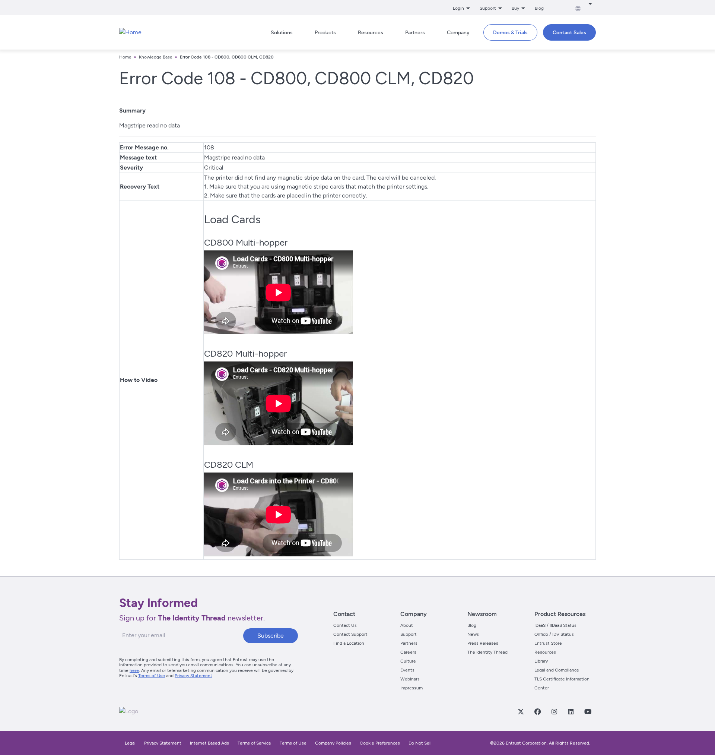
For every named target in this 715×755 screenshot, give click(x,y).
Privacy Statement (193, 675)
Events (407, 670)
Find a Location (348, 643)
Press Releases (482, 643)
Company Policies (333, 743)
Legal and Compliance (556, 670)
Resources (545, 652)
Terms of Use (151, 675)
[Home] (130, 32)
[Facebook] (537, 711)
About (406, 625)
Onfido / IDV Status (554, 634)
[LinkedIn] (570, 711)
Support (408, 634)
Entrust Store (548, 643)
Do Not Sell (420, 743)
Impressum (411, 688)
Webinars (410, 679)
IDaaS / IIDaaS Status (555, 625)
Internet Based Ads (209, 743)
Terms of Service (254, 743)
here (134, 670)
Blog (539, 8)
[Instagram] (554, 711)
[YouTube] (587, 711)
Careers (408, 652)
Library (541, 661)
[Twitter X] (520, 711)
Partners (408, 643)
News (473, 634)
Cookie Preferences (380, 743)
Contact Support (350, 634)
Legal (130, 743)
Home (125, 57)
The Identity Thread (487, 652)
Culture (408, 661)
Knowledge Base (155, 57)
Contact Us (345, 625)
